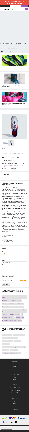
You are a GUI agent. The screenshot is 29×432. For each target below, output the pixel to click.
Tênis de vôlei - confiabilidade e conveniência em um (12, 303)
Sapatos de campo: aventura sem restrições (11, 314)
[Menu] (26, 9)
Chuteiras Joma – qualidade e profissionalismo (11, 353)
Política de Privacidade (14, 381)
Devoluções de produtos (14, 392)
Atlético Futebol (17, 340)
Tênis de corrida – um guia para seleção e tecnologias (12, 306)
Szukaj (25, 6)
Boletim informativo (14, 409)
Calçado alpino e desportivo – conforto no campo (12, 320)
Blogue (14, 401)
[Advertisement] (14, 26)
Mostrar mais (6, 284)
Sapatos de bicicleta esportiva (8, 317)
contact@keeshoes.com (14, 3)
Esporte (14, 371)
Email (3, 260)
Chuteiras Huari (5, 350)
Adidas (3, 148)
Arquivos (14, 403)
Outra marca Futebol (14, 350)
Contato (14, 377)
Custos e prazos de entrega (14, 390)
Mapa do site (14, 384)
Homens (14, 368)
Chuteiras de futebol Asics (7, 340)
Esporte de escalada (20, 317)
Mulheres (14, 366)
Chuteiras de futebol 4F (7, 334)
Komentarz (5, 264)
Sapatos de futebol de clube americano (10, 337)
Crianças (14, 364)
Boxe (22, 314)
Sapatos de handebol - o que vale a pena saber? (11, 300)
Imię (3, 256)
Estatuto (14, 379)
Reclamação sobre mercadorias (14, 395)
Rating (4, 251)
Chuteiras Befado (5, 344)
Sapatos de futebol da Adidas (18, 334)
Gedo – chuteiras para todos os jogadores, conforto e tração (14, 347)
